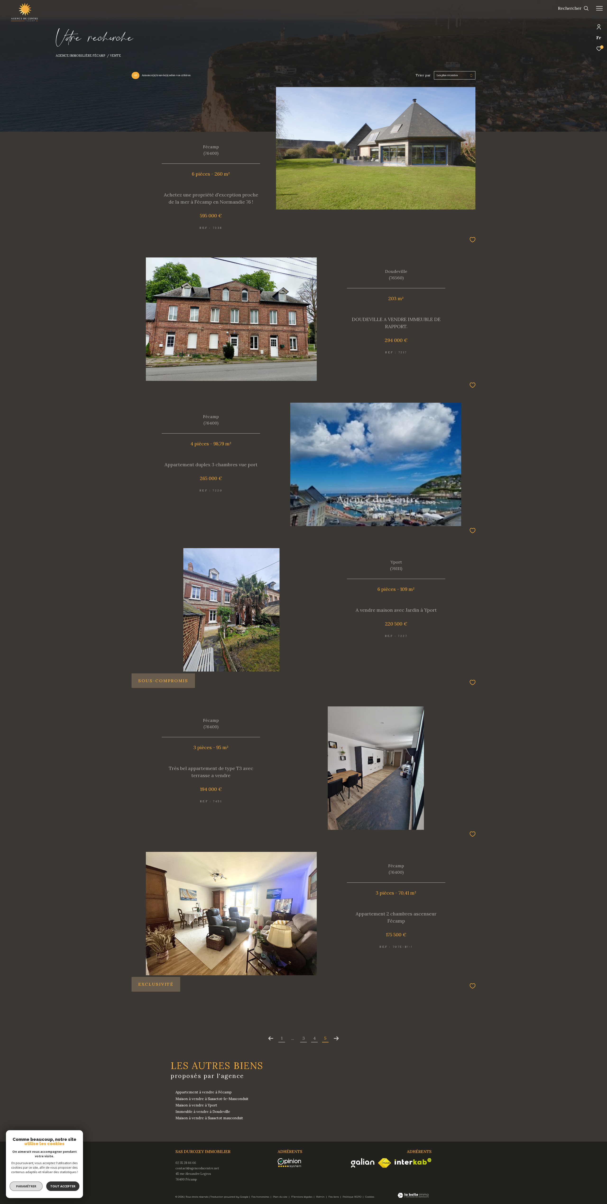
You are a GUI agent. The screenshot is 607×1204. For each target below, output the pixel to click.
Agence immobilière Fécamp (80, 55)
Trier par (423, 75)
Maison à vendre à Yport (196, 1105)
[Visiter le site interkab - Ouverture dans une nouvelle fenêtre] (413, 1161)
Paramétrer (26, 1186)
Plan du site (280, 1196)
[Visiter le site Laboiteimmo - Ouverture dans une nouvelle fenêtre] (413, 1196)
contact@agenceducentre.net (197, 1168)
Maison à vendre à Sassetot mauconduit (209, 1118)
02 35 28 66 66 (185, 1163)
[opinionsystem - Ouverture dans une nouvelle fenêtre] (292, 1163)
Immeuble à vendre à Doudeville (202, 1111)
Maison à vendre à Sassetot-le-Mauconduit (211, 1099)
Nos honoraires (260, 1196)
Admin (320, 1196)
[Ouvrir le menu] (599, 8)
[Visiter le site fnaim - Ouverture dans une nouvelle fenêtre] (384, 1163)
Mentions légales (302, 1196)
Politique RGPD (352, 1196)
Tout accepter (62, 1186)
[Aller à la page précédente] (270, 1038)
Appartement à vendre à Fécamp (203, 1092)
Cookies (369, 1196)
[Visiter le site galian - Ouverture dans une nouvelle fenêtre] (362, 1162)
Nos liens (334, 1196)
